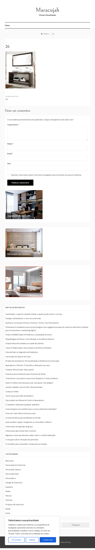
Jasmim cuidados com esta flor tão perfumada (23, 387)
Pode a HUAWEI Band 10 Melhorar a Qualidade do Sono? (28, 334)
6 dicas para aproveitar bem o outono (20, 431)
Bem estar (9, 461)
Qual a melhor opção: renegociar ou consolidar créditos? (28, 422)
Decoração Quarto (13, 469)
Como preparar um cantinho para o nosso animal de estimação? (31, 409)
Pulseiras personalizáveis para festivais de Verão (25, 374)
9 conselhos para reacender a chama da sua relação (26, 444)
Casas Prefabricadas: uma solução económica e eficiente (28, 348)
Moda (7, 491)
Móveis (8, 496)
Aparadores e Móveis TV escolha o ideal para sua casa (27, 365)
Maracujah (47, 10)
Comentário (13, 125)
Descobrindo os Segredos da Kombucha (21, 352)
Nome (10, 144)
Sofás (7, 513)
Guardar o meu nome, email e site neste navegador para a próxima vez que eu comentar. (46, 175)
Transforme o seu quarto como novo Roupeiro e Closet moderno (31, 378)
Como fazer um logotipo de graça (19, 426)
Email (10, 153)
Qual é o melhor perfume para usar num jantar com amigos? (29, 383)
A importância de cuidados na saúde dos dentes (24, 343)
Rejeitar (32, 540)
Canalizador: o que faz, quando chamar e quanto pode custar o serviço (33, 314)
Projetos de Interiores (14, 504)
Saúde (7, 509)
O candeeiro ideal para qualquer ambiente (22, 404)
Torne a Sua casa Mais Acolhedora (19, 396)
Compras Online (12, 391)
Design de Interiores (13, 482)
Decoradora (10, 478)
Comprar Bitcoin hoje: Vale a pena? (19, 369)
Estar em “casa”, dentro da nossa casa (20, 413)
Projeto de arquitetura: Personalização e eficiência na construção (32, 361)
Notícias (8, 500)
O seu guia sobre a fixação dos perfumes (21, 439)
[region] (32, 530)
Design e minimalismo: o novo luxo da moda (23, 318)
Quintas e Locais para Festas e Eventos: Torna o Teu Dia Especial (32, 323)
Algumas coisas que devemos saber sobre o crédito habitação (30, 435)
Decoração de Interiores (15, 465)
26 (6, 99)
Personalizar (16, 540)
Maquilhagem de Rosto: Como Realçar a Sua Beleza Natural (29, 339)
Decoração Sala (11, 474)
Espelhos (9, 487)
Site (9, 163)
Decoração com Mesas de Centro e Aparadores (24, 400)
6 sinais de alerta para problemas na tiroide (23, 418)
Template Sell (65, 542)
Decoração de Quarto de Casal (18, 356)
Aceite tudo (48, 540)
